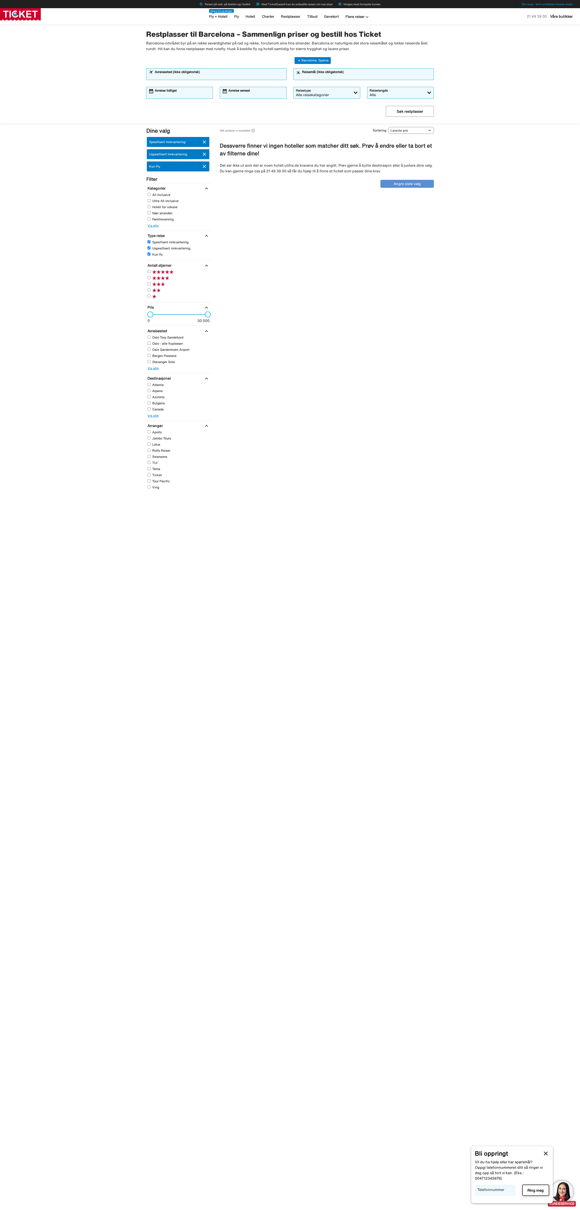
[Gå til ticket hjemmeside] (20, 14)
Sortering (379, 130)
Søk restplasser (410, 111)
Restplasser (290, 16)
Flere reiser (358, 17)
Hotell (250, 16)
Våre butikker (561, 16)
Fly (236, 16)
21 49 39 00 (537, 16)
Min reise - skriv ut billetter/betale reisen (547, 4)
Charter (268, 16)
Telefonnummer (490, 1189)
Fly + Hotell (218, 16)
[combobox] (219, 76)
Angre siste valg (407, 183)
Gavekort (331, 16)
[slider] (148, 314)
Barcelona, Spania (315, 60)
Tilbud (312, 16)
